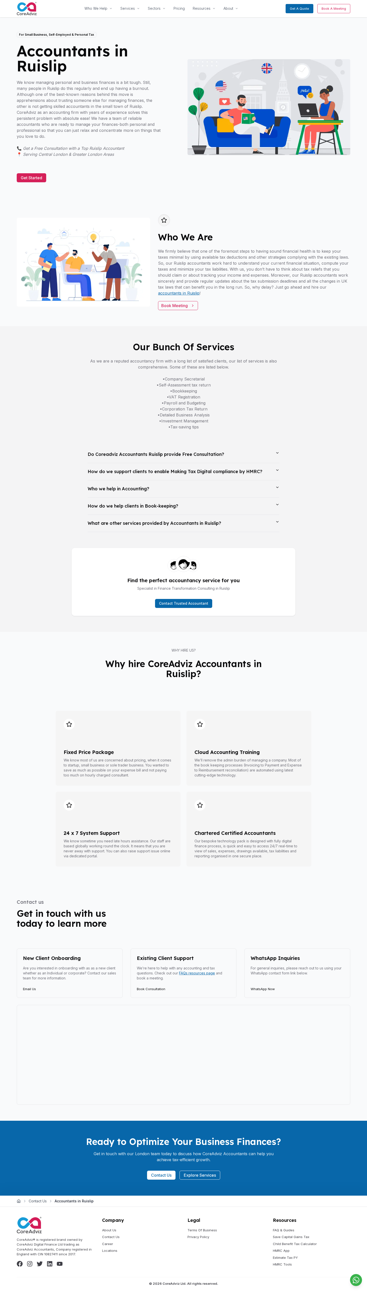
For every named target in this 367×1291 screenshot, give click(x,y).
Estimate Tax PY (285, 1258)
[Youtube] (60, 1264)
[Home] (19, 1201)
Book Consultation (151, 989)
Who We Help (95, 8)
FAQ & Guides (283, 1230)
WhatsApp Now (263, 989)
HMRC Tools (282, 1264)
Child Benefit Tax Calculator (295, 1244)
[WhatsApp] (356, 1280)
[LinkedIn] (50, 1264)
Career (107, 1244)
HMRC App (281, 1251)
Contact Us (161, 1175)
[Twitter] (40, 1264)
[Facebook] (20, 1264)
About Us (109, 1230)
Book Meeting (174, 305)
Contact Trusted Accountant (183, 603)
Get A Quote (299, 8)
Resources (201, 8)
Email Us (29, 989)
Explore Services (200, 1175)
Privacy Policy (198, 1237)
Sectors (154, 8)
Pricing (179, 8)
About (228, 8)
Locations (109, 1251)
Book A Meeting (334, 8)
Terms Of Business (202, 1230)
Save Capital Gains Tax (291, 1237)
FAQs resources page (197, 973)
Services (127, 8)
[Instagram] (30, 1264)
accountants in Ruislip (178, 293)
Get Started (31, 177)
